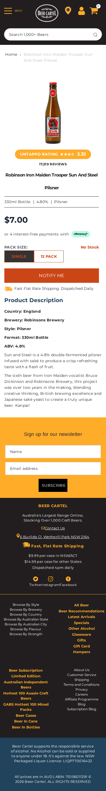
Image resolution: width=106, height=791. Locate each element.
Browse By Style (26, 605)
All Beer (81, 605)
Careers (81, 694)
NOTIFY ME (51, 275)
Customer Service (81, 675)
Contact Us (55, 528)
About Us (81, 670)
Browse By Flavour (25, 629)
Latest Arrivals (81, 617)
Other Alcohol (81, 628)
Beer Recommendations (81, 611)
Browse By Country (26, 614)
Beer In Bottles (26, 727)
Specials (81, 623)
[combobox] (53, 34)
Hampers (81, 652)
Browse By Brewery (26, 609)
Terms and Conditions (81, 685)
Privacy (82, 689)
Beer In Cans (26, 721)
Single (19, 256)
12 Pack (49, 256)
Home (11, 54)
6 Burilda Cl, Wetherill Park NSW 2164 (54, 537)
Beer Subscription (26, 670)
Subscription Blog (81, 709)
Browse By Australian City (26, 624)
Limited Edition (25, 676)
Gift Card (81, 646)
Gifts (81, 640)
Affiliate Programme (81, 699)
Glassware (81, 634)
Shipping (81, 680)
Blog (81, 704)
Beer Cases (26, 715)
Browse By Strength (26, 634)
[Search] (95, 34)
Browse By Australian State (26, 619)
